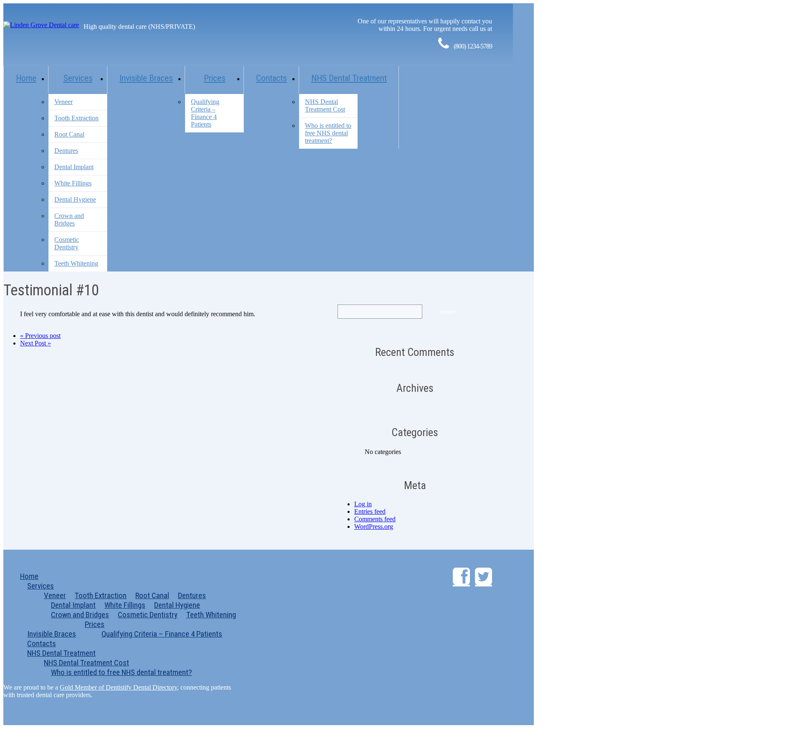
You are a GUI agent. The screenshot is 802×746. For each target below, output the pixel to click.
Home (26, 78)
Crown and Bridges (69, 219)
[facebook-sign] (461, 577)
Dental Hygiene (75, 199)
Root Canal (69, 134)
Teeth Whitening (76, 263)
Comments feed (375, 519)
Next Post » (35, 343)
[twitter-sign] (483, 577)
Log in (363, 503)
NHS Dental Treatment (349, 78)
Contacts (271, 78)
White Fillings (72, 183)
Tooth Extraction (76, 118)
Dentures (66, 150)
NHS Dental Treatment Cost (325, 105)
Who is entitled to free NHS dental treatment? (328, 133)
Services (78, 78)
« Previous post (40, 335)
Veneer (63, 101)
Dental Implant (74, 166)
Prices (215, 78)
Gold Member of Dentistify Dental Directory (118, 687)
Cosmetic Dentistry (66, 243)
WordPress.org (373, 526)
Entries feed (370, 511)
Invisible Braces (146, 78)
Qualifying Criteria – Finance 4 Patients (205, 113)
